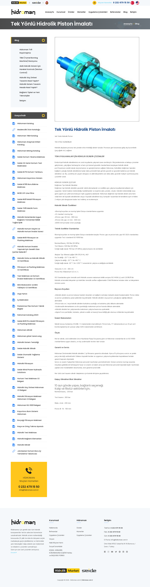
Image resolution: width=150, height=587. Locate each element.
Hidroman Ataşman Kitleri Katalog (28, 143)
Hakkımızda (53, 528)
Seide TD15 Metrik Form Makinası (27, 209)
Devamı (13, 552)
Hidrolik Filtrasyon (25, 363)
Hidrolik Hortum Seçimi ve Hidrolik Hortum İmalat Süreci (30, 230)
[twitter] (116, 552)
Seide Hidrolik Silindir (26, 348)
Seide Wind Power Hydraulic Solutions (29, 371)
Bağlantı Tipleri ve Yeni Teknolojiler (30, 94)
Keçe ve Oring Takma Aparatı (30, 426)
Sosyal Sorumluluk (55, 546)
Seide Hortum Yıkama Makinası (31, 157)
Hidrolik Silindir (23, 445)
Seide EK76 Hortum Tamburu (30, 172)
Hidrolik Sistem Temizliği (28, 342)
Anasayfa (49, 12)
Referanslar (115, 12)
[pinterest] (127, 552)
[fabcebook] (105, 552)
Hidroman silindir (24, 330)
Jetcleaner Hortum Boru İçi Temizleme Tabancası (29, 452)
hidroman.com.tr (87, 580)
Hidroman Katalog (25, 123)
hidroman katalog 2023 (27, 315)
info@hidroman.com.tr (29, 490)
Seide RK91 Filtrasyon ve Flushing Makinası (27, 239)
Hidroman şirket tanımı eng (29, 336)
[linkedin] (123, 552)
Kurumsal (61, 12)
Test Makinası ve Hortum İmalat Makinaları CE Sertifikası (31, 277)
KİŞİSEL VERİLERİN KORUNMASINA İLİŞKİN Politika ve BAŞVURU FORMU (60, 553)
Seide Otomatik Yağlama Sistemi (28, 356)
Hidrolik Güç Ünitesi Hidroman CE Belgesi (30, 388)
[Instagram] (108, 552)
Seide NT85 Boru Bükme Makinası (27, 185)
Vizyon (51, 539)
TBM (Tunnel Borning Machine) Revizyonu (29, 59)
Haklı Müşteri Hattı (56, 543)
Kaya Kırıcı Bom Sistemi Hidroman (27, 412)
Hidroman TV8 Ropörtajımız (26, 51)
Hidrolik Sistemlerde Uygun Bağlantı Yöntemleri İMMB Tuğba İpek (26, 220)
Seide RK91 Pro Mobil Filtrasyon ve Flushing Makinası (30, 322)
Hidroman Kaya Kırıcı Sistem (29, 178)
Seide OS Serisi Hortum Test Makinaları (29, 164)
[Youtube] (112, 552)
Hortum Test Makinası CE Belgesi (28, 380)
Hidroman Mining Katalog (28, 151)
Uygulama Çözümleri (98, 12)
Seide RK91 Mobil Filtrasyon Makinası (29, 200)
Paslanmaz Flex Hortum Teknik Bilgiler (30, 307)
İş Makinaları (22, 300)
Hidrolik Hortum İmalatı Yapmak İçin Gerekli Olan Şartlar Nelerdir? (26, 249)
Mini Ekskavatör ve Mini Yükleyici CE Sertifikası (27, 286)
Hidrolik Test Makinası (27, 432)
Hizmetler (81, 12)
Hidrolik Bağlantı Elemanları (29, 438)
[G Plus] (120, 552)
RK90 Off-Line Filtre (25, 193)
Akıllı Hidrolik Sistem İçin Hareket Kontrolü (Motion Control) (31, 69)
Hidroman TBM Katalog (27, 136)
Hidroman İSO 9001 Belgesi (29, 405)
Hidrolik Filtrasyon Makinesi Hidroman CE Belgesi (29, 397)
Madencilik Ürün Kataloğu (28, 129)
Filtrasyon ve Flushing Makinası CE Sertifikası (31, 268)
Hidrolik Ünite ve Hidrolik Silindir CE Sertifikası (31, 259)
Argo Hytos (22, 294)
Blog (125, 12)
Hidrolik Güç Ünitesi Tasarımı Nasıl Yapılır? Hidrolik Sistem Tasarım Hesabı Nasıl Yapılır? (30, 82)
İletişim (133, 12)
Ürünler (71, 12)
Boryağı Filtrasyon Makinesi (29, 420)
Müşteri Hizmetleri (114, 2)
